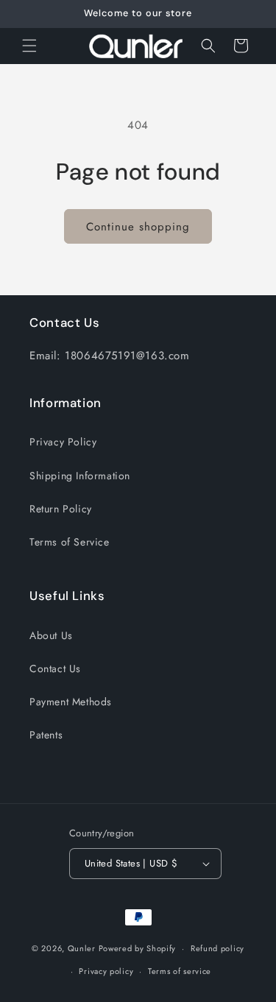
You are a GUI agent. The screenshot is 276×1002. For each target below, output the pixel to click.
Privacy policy (106, 971)
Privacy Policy (62, 441)
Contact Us (55, 668)
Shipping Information (79, 475)
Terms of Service (69, 541)
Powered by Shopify (138, 948)
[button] (29, 45)
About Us (51, 635)
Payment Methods (70, 701)
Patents (46, 734)
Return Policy (60, 508)
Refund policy (217, 948)
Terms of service (179, 971)
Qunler (82, 948)
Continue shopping (138, 227)
